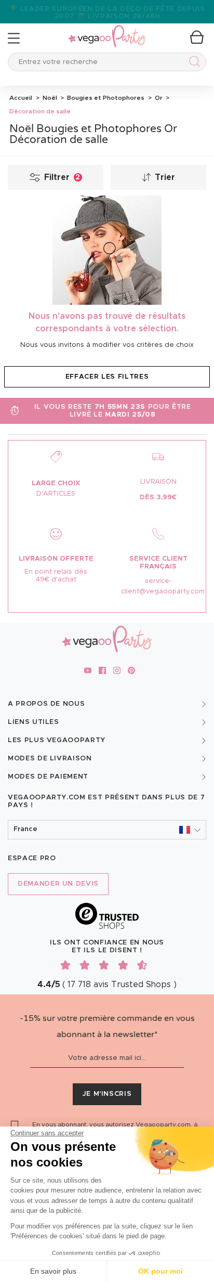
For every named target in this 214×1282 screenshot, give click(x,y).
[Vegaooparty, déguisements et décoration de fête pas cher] (107, 30)
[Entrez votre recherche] (192, 63)
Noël (49, 98)
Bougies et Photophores (105, 98)
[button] (107, 829)
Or (158, 98)
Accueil (21, 98)
